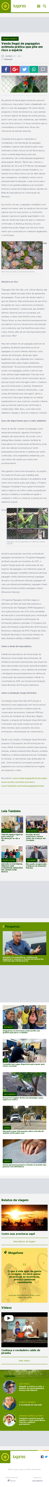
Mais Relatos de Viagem (24, 1241)
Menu (38, 6)
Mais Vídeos (24, 1360)
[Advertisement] (23, 25)
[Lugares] (13, 6)
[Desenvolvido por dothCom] (12, 1480)
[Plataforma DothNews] (37, 1480)
